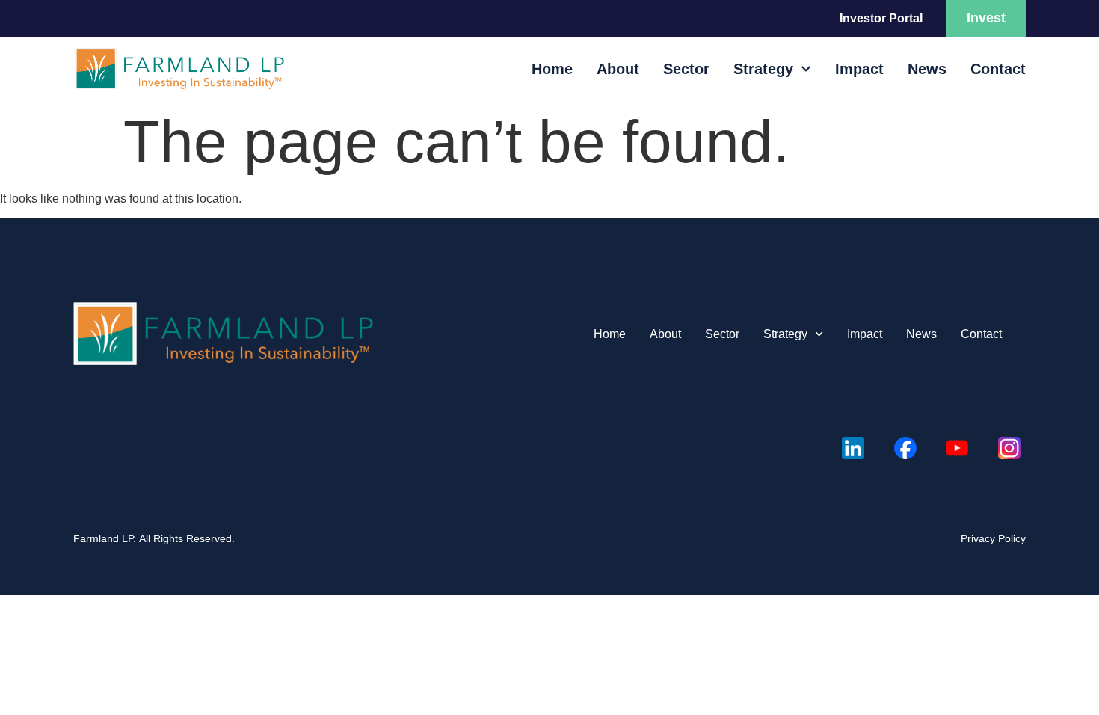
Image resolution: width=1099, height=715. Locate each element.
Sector (686, 69)
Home (552, 69)
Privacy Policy (993, 538)
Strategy (763, 69)
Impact (859, 69)
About (618, 69)
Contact (998, 69)
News (927, 69)
